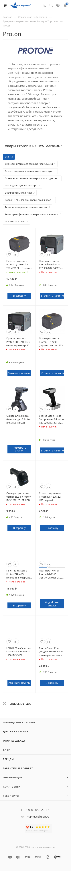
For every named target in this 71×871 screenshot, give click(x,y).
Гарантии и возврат (18, 768)
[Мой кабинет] (58, 5)
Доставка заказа (15, 731)
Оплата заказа (14, 740)
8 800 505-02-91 (36, 809)
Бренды (8, 759)
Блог (6, 750)
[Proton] (35, 50)
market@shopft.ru (38, 816)
